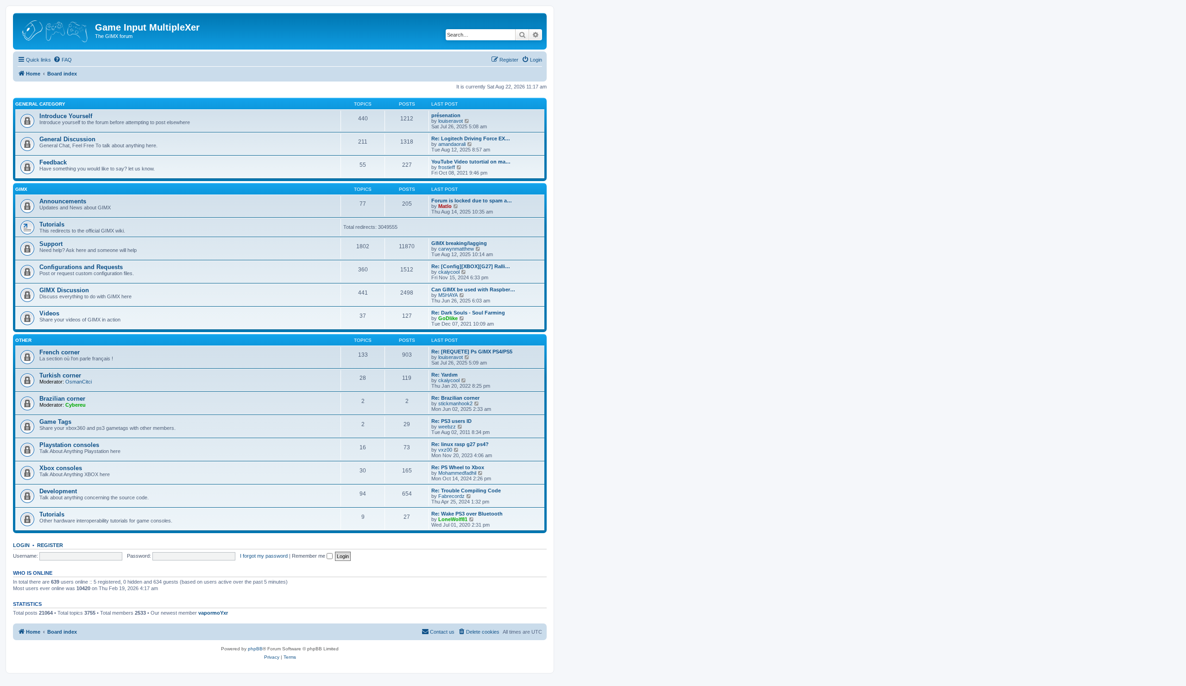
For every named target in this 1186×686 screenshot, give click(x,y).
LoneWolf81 (452, 519)
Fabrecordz (451, 496)
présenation (446, 115)
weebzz (447, 426)
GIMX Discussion (64, 290)
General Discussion (67, 139)
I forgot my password (264, 556)
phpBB (255, 648)
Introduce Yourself (65, 116)
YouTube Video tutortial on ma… (471, 161)
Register (50, 545)
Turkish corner (60, 375)
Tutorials (51, 224)
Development (58, 491)
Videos (49, 313)
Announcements (62, 201)
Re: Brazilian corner (455, 398)
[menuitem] (62, 59)
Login (21, 545)
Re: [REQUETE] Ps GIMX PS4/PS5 (471, 351)
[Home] (55, 30)
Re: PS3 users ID (451, 421)
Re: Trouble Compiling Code (466, 490)
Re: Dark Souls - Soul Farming (468, 312)
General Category (40, 104)
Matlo (445, 206)
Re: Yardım (444, 375)
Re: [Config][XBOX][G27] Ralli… (470, 266)
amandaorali (452, 144)
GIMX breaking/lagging (459, 243)
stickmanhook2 (455, 403)
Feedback (53, 162)
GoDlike (448, 318)
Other (23, 340)
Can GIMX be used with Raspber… (473, 289)
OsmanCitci (78, 381)
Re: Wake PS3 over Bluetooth (467, 513)
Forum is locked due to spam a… (471, 200)
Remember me (309, 556)
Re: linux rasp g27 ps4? (460, 444)
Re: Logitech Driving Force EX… (470, 138)
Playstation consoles (69, 444)
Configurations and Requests (81, 267)
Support (51, 243)
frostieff (446, 167)
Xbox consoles (60, 468)
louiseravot (450, 121)
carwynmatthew (456, 249)
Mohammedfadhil (457, 473)
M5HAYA (448, 295)
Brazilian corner (62, 398)
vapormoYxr (213, 613)
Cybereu (75, 405)
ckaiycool (449, 272)
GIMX (21, 189)
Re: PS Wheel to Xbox (457, 467)
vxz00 (445, 450)
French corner (59, 352)
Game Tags (55, 421)
